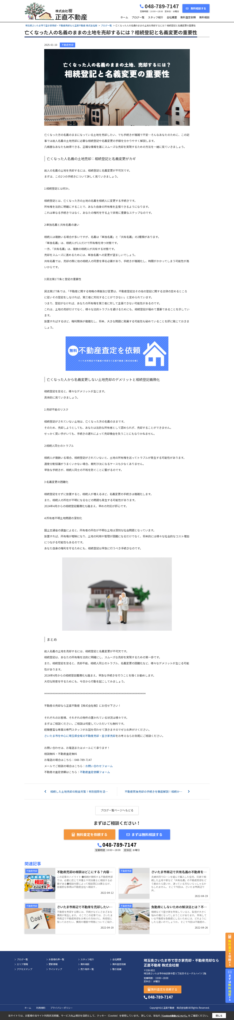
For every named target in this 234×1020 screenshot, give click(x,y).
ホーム (124, 17)
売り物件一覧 (87, 969)
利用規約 (40, 1007)
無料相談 (204, 17)
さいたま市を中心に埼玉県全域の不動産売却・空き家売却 (79, 736)
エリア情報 (22, 964)
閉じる (219, 1015)
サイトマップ (55, 969)
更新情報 (53, 964)
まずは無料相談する (147, 834)
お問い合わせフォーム (99, 766)
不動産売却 (67, 44)
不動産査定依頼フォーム (95, 772)
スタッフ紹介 (155, 17)
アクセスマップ (24, 969)
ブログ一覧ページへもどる (117, 810)
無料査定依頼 (188, 17)
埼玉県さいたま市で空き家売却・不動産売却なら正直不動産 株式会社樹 (181, 962)
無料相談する (198, 8)
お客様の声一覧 (56, 959)
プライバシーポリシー (61, 1007)
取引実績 (116, 969)
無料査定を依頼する (92, 834)
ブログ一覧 (138, 17)
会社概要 (172, 17)
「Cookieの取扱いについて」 (174, 1015)
